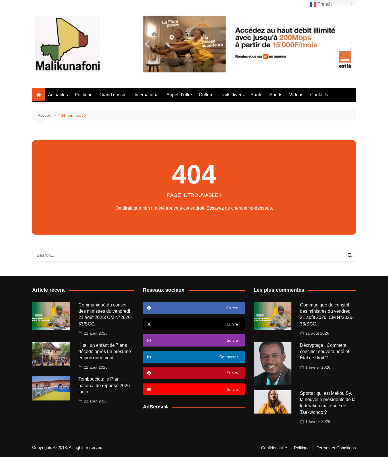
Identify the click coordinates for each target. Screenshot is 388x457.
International (147, 94)
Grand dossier (113, 94)
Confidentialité (274, 448)
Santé (256, 94)
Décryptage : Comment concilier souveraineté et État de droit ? (324, 351)
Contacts (319, 94)
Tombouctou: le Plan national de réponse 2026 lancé (104, 385)
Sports (275, 94)
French (324, 4)
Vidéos (296, 94)
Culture (206, 94)
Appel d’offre (179, 94)
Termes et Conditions (336, 448)
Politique (84, 94)
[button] (147, 44)
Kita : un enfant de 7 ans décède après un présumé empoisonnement (104, 351)
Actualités (58, 94)
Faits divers (232, 94)
